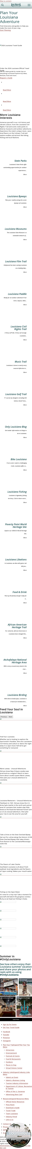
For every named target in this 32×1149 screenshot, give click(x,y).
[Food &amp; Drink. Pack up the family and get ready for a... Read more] (16, 574)
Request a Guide (6, 78)
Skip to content (5, 1)
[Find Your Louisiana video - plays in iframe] (16, 719)
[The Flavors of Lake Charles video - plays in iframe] (16, 847)
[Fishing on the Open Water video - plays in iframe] (16, 874)
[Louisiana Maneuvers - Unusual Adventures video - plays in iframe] (16, 783)
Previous (4, 717)
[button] (16, 1099)
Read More (7, 90)
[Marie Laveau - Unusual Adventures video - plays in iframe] (16, 751)
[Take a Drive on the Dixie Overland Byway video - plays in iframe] (16, 817)
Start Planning (5, 30)
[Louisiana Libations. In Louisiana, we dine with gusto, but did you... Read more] (16, 540)
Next (10, 717)
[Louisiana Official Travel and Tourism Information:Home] (16, 5)
